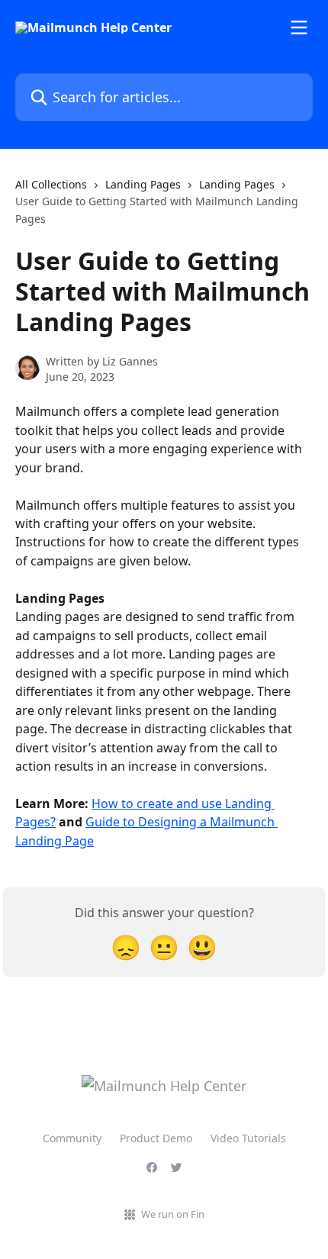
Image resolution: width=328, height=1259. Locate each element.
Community (72, 1138)
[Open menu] (299, 27)
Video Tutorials (248, 1138)
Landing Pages (143, 184)
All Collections (51, 184)
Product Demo (156, 1138)
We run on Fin (172, 1214)
